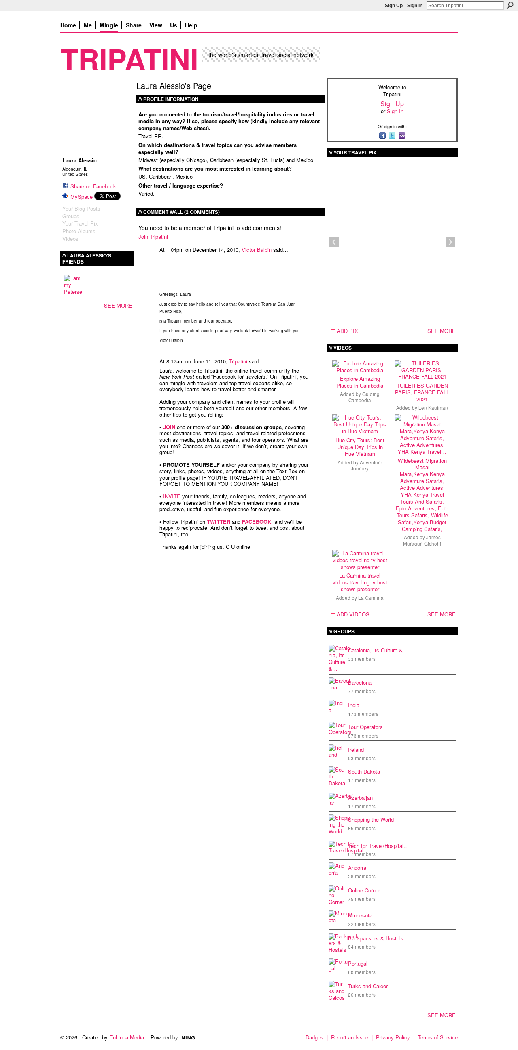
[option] (392, 242)
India (353, 705)
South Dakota (364, 771)
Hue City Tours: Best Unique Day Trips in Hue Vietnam (359, 447)
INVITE (171, 496)
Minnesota (360, 915)
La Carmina (371, 598)
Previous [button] (334, 242)
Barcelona (360, 682)
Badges (314, 1037)
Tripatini (129, 58)
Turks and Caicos (368, 986)
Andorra (357, 867)
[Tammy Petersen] (73, 284)
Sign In (414, 5)
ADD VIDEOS (353, 614)
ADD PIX (347, 331)
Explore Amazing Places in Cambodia (359, 382)
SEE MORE (118, 305)
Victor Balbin (257, 249)
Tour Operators (365, 727)
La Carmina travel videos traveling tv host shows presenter (360, 582)
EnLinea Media (126, 1037)
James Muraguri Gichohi (422, 540)
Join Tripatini (153, 236)
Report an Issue (349, 1037)
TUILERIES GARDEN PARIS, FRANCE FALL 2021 (422, 392)
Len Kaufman (433, 408)
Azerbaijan (360, 797)
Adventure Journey (366, 465)
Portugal (357, 963)
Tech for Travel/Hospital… (378, 846)
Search (510, 5)
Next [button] (450, 242)
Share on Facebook (93, 186)
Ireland (356, 749)
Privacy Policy (393, 1037)
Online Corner (364, 890)
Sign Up (394, 5)
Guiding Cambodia (364, 397)
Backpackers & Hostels (375, 938)
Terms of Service (438, 1037)
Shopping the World (371, 819)
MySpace (81, 196)
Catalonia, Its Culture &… (378, 650)
